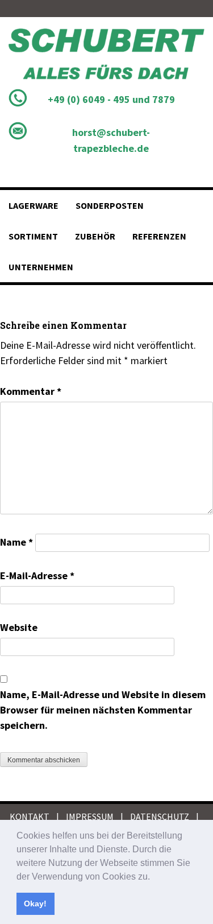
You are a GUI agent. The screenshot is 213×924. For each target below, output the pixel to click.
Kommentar (30, 391)
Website (18, 627)
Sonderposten (110, 205)
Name (16, 541)
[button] (154, 877)
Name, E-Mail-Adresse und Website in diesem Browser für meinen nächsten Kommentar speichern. (103, 710)
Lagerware (34, 205)
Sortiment (33, 236)
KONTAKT (29, 816)
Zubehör (95, 236)
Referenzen (159, 236)
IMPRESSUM (90, 816)
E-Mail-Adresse (37, 575)
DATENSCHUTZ (159, 816)
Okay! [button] (35, 903)
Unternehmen (41, 267)
